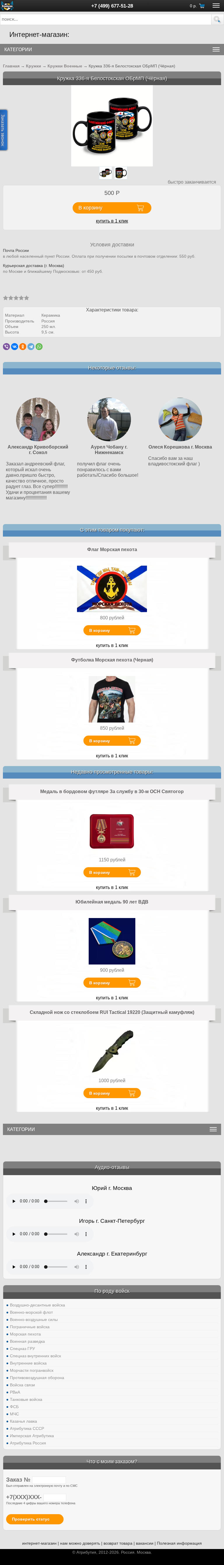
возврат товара (118, 1543)
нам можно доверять (80, 1543)
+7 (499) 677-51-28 (112, 6)
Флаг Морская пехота (112, 549)
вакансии (144, 1543)
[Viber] (6, 346)
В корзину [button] (90, 208)
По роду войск (112, 1291)
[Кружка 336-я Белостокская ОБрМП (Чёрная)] (112, 125)
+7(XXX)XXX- (24, 1497)
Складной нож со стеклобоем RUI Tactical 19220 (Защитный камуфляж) (112, 1012)
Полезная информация (179, 1543)
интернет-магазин (39, 1543)
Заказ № (19, 1479)
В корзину (99, 630)
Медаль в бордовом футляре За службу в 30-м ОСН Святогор (112, 791)
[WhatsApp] (39, 346)
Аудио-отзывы (112, 1167)
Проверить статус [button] (31, 1519)
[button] (217, 19)
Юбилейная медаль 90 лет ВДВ (112, 901)
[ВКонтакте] (14, 346)
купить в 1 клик (112, 220)
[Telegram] (30, 346)
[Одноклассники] (22, 346)
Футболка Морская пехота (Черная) (112, 659)
